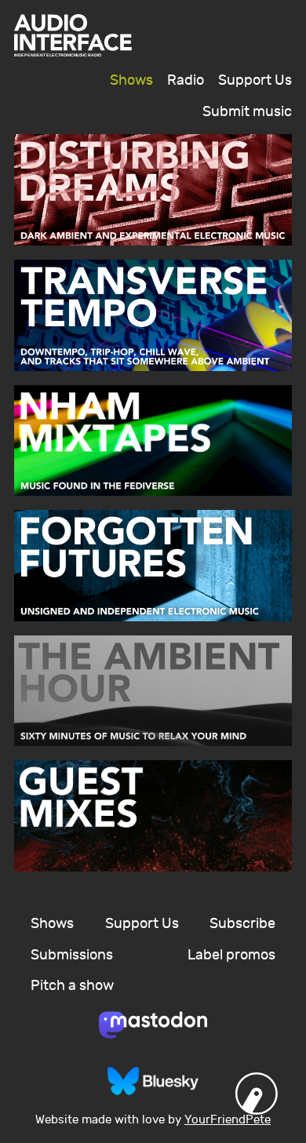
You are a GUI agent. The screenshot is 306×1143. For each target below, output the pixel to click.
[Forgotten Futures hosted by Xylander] (153, 565)
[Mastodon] (153, 1025)
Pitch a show (72, 985)
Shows (131, 80)
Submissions (72, 955)
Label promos (231, 955)
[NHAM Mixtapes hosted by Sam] (153, 441)
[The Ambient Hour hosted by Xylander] (153, 691)
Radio (185, 80)
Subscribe (242, 923)
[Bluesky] (153, 1081)
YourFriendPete (227, 1120)
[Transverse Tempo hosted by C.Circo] (153, 315)
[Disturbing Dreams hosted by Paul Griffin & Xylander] (153, 190)
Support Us (255, 80)
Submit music (247, 112)
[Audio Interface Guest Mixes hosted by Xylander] (153, 816)
